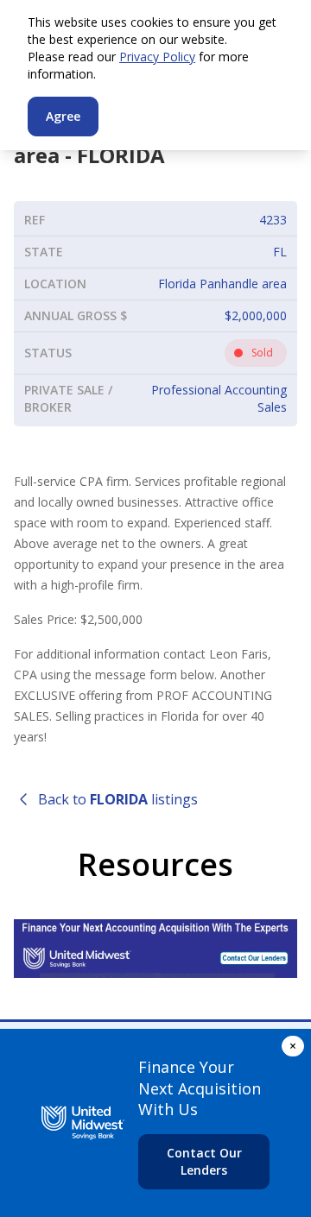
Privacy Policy (157, 56)
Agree (63, 116)
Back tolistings (118, 799)
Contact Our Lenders (204, 1161)
